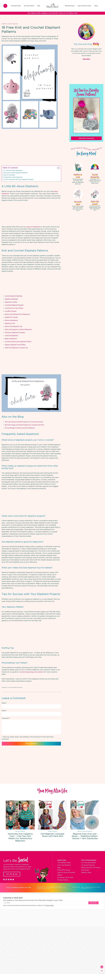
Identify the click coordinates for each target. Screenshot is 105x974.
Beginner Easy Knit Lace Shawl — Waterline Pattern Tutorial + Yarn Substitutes (85, 836)
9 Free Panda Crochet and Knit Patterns (20, 428)
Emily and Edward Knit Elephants (17, 314)
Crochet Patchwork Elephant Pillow (18, 341)
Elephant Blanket (11, 299)
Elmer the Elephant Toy (13, 326)
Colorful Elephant (11, 335)
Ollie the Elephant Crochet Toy (16, 348)
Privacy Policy (76, 887)
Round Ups (19, 687)
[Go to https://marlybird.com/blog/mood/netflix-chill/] (78, 174)
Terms (82, 887)
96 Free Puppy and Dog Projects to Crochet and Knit (24, 425)
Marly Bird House (63, 870)
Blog (59, 867)
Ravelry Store (86, 872)
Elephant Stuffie (11, 302)
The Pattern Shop (64, 862)
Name (4, 703)
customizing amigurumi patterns (32, 672)
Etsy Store (85, 870)
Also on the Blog (9, 175)
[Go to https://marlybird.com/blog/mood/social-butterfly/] (95, 173)
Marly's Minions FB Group (90, 867)
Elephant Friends (11, 317)
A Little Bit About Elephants (13, 170)
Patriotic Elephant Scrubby (15, 332)
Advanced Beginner (87, 831)
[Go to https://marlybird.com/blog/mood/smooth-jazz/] (78, 200)
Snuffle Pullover (11, 311)
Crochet (10, 23)
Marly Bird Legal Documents (92, 887)
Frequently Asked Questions (13, 177)
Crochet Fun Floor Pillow (14, 308)
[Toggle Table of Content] (57, 168)
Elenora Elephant (11, 320)
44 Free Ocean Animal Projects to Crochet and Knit (24, 422)
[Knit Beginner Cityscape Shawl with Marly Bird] (52, 814)
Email (4, 710)
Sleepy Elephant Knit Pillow (15, 345)
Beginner (22, 831)
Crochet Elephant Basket (14, 305)
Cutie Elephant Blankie (13, 296)
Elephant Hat (10, 323)
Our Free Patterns (64, 865)
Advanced (15, 23)
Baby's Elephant (11, 338)
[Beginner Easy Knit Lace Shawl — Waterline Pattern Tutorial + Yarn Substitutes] (84, 814)
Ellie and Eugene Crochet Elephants (18, 329)
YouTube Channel (87, 865)
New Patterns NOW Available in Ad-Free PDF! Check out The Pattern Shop (53, 13)
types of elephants (33, 227)
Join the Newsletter (88, 862)
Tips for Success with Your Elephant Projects (18, 179)
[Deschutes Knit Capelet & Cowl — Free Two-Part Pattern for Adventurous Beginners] (20, 814)
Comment (6, 718)
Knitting (14, 687)
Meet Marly (86, 59)
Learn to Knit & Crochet (66, 872)
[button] (4, 879)
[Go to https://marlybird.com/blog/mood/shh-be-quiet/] (95, 200)
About (59, 875)
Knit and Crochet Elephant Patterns (16, 172)
